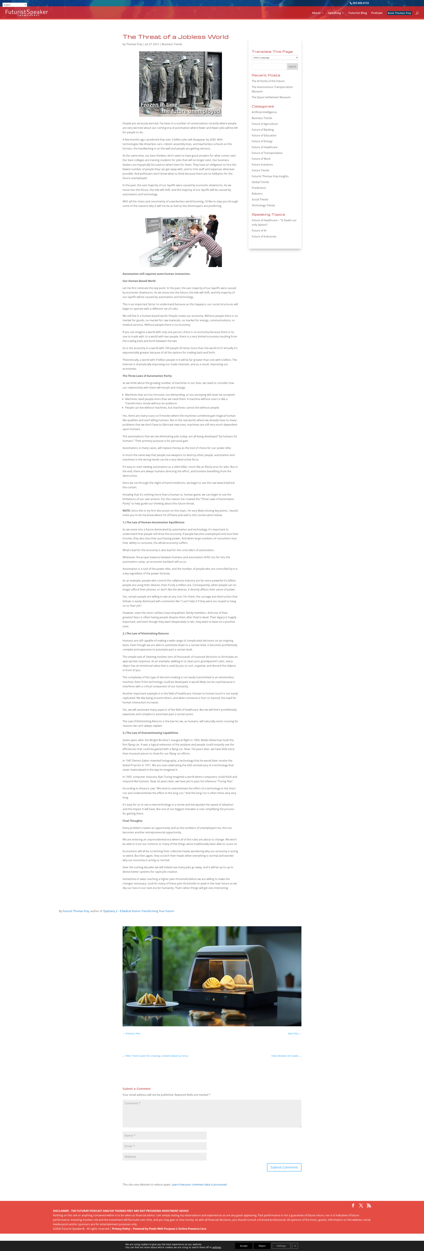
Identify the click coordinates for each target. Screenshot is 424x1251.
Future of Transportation (267, 153)
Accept (243, 1245)
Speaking (334, 13)
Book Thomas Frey (399, 13)
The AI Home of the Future (268, 81)
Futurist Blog (358, 13)
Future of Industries (264, 236)
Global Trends (260, 182)
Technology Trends (263, 205)
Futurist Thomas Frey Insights (270, 176)
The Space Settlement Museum (271, 97)
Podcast (377, 13)
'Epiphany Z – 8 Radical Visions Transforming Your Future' (138, 911)
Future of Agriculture (265, 124)
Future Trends (260, 170)
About (316, 13)
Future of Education (264, 135)
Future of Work (261, 159)
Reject (262, 1245)
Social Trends (260, 199)
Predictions (259, 188)
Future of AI (259, 230)
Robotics (257, 193)
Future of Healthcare (265, 147)
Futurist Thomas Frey (76, 911)
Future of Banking (263, 129)
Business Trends (172, 44)
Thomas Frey (134, 44)
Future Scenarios (262, 164)
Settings (281, 1245)
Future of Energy (262, 141)
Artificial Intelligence (264, 112)
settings (216, 1247)
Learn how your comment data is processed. (199, 1184)
